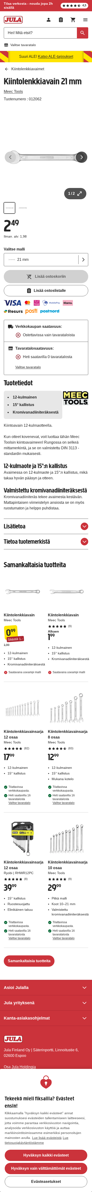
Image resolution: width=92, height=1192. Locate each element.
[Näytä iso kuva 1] (46, 157)
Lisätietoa (14, 526)
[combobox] (46, 33)
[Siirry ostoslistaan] (61, 19)
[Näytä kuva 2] (22, 208)
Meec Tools (13, 92)
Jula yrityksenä (19, 1002)
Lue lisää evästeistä (47, 1138)
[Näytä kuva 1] (9, 208)
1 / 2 (71, 193)
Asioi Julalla (16, 987)
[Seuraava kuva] (81, 157)
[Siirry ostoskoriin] (73, 19)
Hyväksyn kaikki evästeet (46, 1155)
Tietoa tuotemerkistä (27, 541)
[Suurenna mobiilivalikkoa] (85, 19)
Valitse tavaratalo (23, 45)
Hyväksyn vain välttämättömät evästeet (46, 1168)
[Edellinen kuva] (10, 157)
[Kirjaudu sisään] (48, 19)
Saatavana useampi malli (24, 672)
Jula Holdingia (24, 1067)
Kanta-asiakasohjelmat (27, 1018)
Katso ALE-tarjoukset (55, 57)
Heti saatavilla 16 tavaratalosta (19, 799)
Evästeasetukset (46, 1182)
